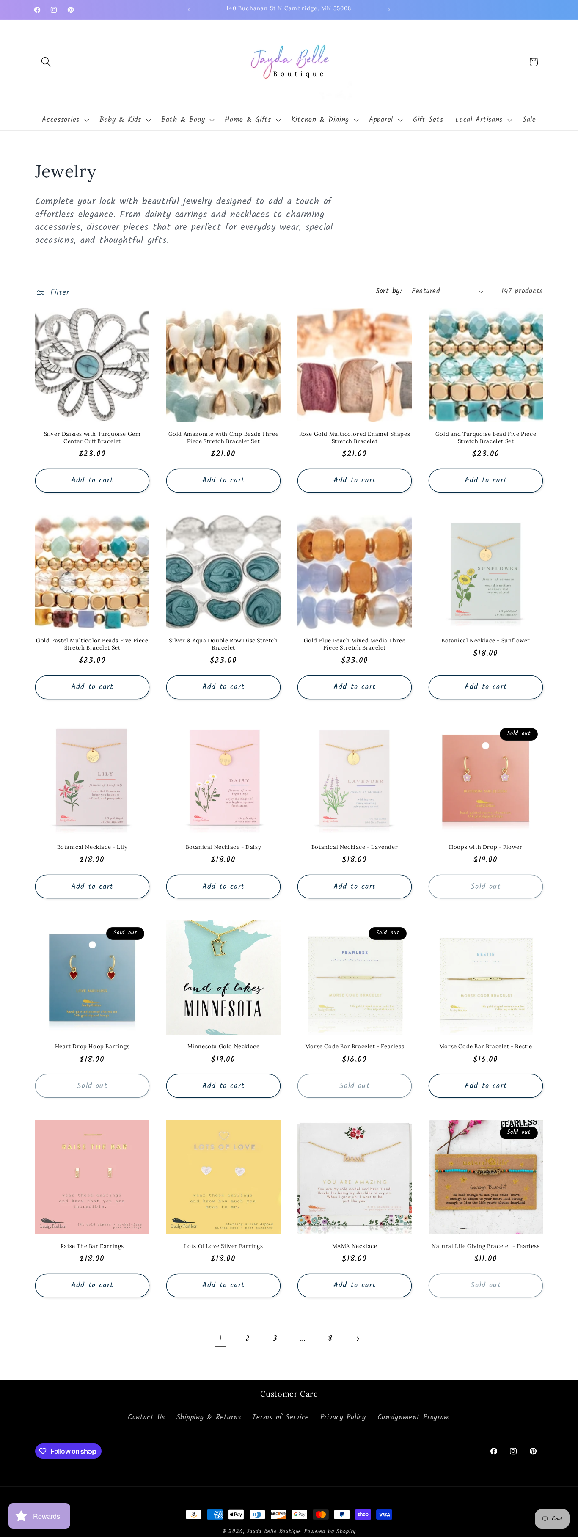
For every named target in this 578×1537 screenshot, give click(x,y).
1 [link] (220, 1339)
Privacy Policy (343, 1417)
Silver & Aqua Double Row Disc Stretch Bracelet (223, 644)
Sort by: (389, 291)
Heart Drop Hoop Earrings (92, 1046)
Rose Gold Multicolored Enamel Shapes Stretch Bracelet (354, 438)
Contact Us (146, 1417)
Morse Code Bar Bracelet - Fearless (354, 1046)
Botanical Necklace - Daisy (223, 847)
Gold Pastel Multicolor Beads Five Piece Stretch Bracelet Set (92, 644)
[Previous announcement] (189, 9)
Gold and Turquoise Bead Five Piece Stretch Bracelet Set (485, 438)
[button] (46, 62)
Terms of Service (280, 1417)
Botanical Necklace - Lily (92, 847)
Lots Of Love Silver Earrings (223, 1246)
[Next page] (358, 1339)
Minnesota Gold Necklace (223, 1046)
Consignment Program (414, 1417)
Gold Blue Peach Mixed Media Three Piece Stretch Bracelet (355, 644)
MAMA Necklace (354, 1246)
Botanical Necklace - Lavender (354, 847)
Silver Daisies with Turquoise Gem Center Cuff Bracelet (92, 438)
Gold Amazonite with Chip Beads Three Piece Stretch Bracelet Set (223, 438)
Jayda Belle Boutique (274, 1531)
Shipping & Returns (208, 1417)
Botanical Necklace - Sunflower (485, 640)
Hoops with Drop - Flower (485, 847)
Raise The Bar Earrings (92, 1246)
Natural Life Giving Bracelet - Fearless (485, 1246)
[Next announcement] (389, 9)
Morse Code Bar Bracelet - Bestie (485, 1046)
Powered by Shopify (330, 1531)
